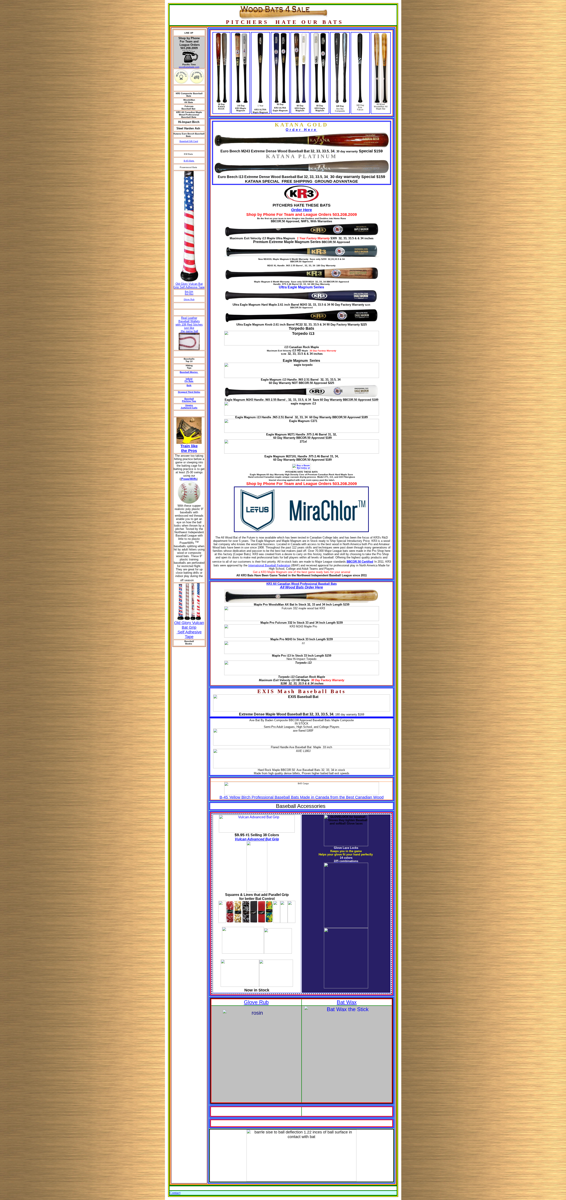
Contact (175, 1193)
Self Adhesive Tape (189, 634)
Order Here (301, 130)
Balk (189, 385)
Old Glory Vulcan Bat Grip (189, 625)
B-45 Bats (189, 160)
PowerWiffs (189, 479)
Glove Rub (189, 299)
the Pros (189, 451)
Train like (189, 446)
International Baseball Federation (269, 565)
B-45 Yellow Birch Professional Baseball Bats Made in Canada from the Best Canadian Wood (302, 797)
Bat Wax (347, 1002)
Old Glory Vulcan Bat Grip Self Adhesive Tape (189, 285)
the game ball (189, 331)
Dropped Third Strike (189, 392)
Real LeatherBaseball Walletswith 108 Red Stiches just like (189, 323)
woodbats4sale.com (189, 67)
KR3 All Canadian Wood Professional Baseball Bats (301, 583)
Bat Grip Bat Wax (189, 292)
